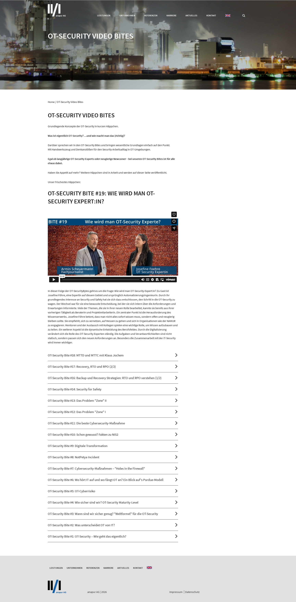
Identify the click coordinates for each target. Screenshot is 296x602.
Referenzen (150, 15)
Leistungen (103, 15)
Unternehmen (127, 15)
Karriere (171, 15)
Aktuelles (191, 15)
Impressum (175, 592)
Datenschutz (192, 592)
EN (227, 15)
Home (51, 102)
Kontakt (211, 15)
